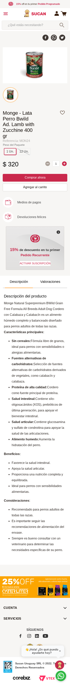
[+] (64, 164)
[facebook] (45, 38)
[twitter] (62, 38)
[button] (10, 151)
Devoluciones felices (31, 217)
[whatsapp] (54, 38)
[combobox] (35, 25)
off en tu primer (38, 4)
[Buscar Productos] (62, 25)
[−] (48, 164)
